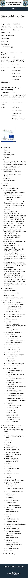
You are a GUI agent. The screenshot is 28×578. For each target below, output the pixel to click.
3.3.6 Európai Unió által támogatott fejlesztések (14, 418)
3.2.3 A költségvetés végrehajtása (16, 400)
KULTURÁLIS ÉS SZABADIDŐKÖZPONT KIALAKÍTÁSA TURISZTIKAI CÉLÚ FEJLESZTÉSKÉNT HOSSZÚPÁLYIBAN (15, 217)
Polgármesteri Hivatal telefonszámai (13, 298)
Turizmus (5, 183)
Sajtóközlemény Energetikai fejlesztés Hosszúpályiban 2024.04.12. (14, 197)
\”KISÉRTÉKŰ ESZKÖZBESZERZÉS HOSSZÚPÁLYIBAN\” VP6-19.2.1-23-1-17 (15, 270)
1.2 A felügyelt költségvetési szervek (16, 314)
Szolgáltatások (7, 178)
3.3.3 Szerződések (12, 410)
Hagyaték (8, 445)
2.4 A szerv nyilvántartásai (13, 347)
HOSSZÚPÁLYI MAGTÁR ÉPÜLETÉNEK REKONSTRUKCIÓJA (15, 242)
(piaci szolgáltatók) (9, 180)
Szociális (8, 471)
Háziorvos (7, 150)
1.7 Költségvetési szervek (13, 330)
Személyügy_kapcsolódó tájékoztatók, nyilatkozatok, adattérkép (14, 544)
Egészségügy (6, 148)
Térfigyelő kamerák (11, 521)
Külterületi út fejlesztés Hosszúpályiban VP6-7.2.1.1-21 (12, 212)
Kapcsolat (6, 566)
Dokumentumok (7, 288)
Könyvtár (9, 486)
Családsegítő (11, 495)
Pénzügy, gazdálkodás (12, 459)
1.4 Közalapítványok (11, 319)
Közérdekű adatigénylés (12, 450)
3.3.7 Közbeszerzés (12, 422)
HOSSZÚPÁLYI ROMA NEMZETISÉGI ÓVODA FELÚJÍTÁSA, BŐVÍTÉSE (14, 226)
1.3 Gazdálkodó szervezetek (13, 317)
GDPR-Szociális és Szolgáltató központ (15, 524)
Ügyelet (6, 157)
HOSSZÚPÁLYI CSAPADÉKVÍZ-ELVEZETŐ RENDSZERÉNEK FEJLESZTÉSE (12, 237)
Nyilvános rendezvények (13, 452)
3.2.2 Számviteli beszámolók (15, 398)
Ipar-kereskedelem (11, 447)
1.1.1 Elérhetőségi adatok (14, 306)
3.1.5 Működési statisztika (14, 391)
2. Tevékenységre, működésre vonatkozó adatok (12, 333)
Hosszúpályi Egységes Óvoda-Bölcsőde (15, 162)
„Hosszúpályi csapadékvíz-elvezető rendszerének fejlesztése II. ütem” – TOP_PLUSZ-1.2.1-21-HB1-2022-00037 (15, 203)
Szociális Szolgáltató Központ (12, 171)
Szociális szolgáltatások (9, 169)
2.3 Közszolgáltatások (12, 344)
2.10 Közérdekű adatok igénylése (15, 363)
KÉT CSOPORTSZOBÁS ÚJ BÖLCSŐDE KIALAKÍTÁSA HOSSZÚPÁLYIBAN (14, 222)
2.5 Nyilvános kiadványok (13, 349)
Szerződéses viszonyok (12, 468)
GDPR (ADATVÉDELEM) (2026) (11, 428)
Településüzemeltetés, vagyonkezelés (12, 474)
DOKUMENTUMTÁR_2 (9, 554)
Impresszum (21, 566)
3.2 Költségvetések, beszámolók (15, 393)
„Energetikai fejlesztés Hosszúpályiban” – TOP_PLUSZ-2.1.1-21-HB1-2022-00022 (14, 192)
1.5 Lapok (8, 321)
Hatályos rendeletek (10, 290)
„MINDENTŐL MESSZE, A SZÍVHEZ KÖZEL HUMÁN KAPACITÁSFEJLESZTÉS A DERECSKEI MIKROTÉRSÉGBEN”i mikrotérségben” (15, 265)
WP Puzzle (16, 575)
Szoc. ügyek (9, 551)
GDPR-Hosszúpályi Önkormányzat (14, 480)
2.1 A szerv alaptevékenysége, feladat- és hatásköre (14, 337)
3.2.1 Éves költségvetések (14, 395)
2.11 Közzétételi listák (12, 366)
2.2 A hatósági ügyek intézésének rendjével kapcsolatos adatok (15, 341)
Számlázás (9, 463)
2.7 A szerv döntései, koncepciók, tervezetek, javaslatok (15, 355)
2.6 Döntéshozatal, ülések (13, 352)
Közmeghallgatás (11, 502)
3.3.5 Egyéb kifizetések (13, 415)
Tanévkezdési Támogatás (11, 293)
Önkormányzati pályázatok (10, 188)
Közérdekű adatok (8, 300)
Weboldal (8, 477)
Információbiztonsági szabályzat (12, 425)
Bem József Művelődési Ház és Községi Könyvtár (14, 483)
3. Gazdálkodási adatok (10, 368)
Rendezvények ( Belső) (12, 461)
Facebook (8, 442)
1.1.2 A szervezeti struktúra (15, 309)
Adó (7, 433)
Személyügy (9, 466)
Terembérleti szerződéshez (15, 488)
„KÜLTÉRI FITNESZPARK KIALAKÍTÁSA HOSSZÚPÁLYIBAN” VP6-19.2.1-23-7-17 (15, 280)
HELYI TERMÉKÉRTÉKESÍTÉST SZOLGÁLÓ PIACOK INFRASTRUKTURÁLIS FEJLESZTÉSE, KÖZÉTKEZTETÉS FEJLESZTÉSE (14, 248)
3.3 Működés (9, 403)
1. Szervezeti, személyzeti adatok (13, 302)
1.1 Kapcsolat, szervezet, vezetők (15, 304)
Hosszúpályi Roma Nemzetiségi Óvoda (15, 164)
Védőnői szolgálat (9, 154)
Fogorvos (7, 152)
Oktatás (5, 160)
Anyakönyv (9, 440)
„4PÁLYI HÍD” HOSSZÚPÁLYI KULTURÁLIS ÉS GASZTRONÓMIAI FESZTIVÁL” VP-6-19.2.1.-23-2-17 (14, 275)
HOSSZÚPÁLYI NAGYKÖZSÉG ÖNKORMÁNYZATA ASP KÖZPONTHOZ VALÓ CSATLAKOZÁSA (15, 231)
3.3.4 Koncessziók (12, 412)
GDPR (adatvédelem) (8, 295)
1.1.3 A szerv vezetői (13, 311)
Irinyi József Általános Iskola (12, 167)
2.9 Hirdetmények (11, 361)
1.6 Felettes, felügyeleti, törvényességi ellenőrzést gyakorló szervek (16, 325)
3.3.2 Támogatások (12, 408)
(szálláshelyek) (8, 185)
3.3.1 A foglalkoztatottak (14, 405)
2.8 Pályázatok (10, 358)
